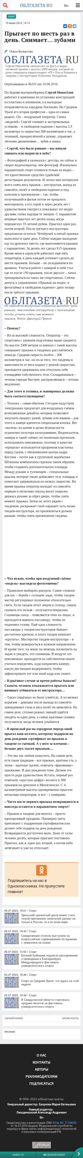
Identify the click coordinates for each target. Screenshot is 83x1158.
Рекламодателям (41, 1076)
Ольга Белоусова (21, 51)
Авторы (41, 1069)
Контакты (41, 1062)
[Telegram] (74, 26)
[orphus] (41, 1145)
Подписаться (41, 1083)
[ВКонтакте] (65, 26)
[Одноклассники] (70, 26)
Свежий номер (55, 1154)
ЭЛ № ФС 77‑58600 (64, 1122)
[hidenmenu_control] (77, 5)
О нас (41, 1055)
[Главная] (36, 5)
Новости (18, 1154)
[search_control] (5, 5)
